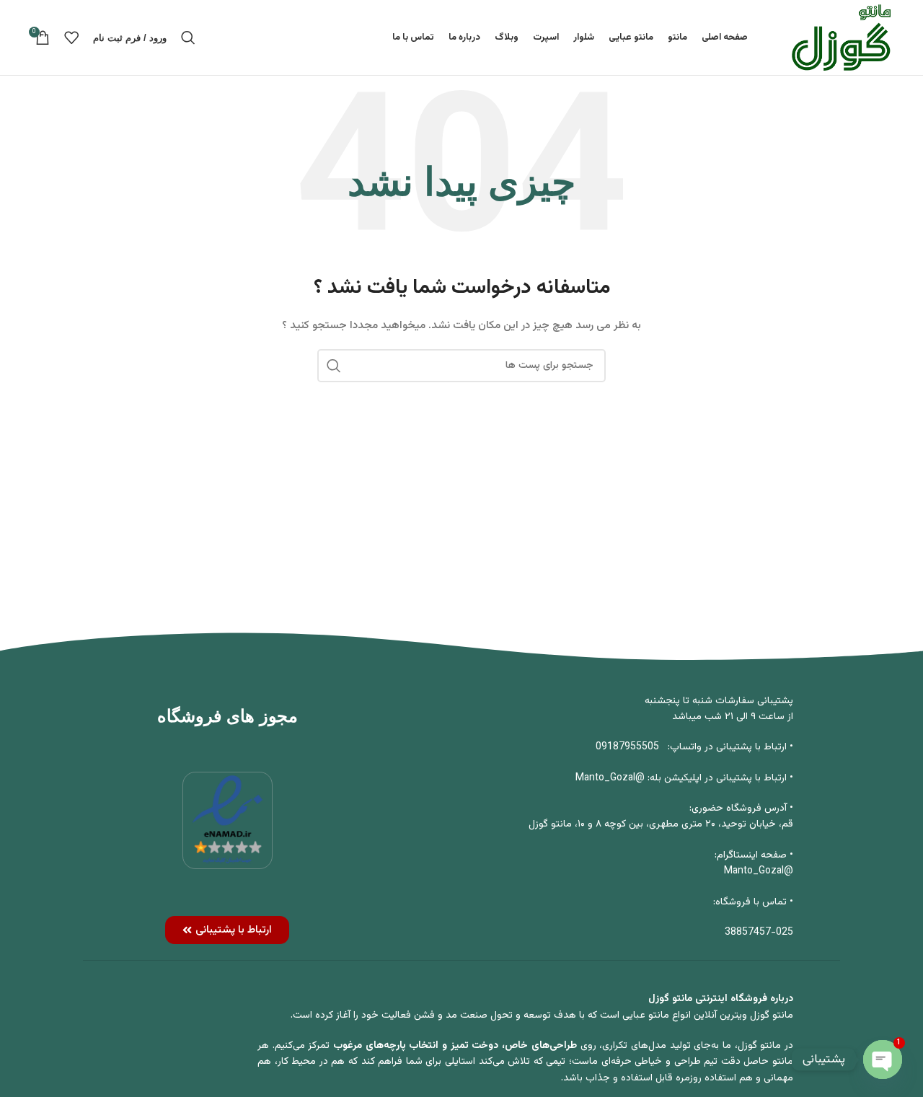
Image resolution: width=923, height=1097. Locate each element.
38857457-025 (759, 932)
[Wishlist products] (71, 37)
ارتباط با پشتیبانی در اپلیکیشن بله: (717, 778)
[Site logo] (841, 38)
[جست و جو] (188, 37)
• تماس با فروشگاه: (753, 902)
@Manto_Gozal (611, 778)
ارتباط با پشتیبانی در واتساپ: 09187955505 (691, 747)
